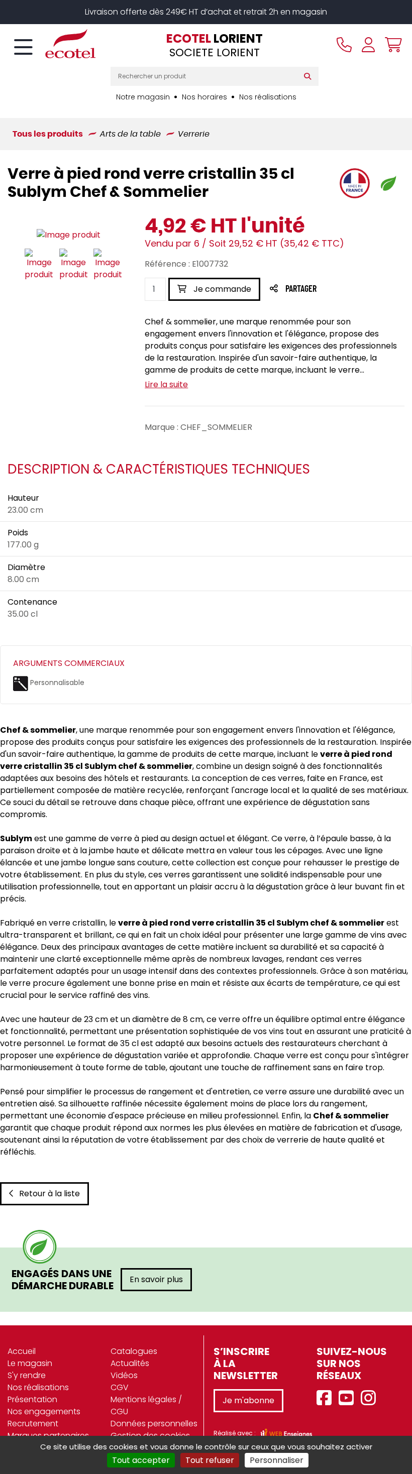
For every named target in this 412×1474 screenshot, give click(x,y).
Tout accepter (141, 1460)
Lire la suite (166, 384)
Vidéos (124, 1375)
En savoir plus (156, 1279)
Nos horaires (204, 97)
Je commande (221, 289)
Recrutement (33, 1423)
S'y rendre (27, 1375)
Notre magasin (143, 97)
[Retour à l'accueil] (52, 43)
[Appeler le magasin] (344, 44)
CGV (120, 1387)
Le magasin (30, 1363)
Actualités (130, 1363)
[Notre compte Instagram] (371, 1398)
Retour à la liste (49, 1193)
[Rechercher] (310, 76)
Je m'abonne (248, 1400)
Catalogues (134, 1351)
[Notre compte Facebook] (327, 1398)
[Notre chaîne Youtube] (349, 1398)
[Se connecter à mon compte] (368, 44)
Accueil (22, 1351)
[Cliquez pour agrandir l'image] (68, 235)
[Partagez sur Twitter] (339, 289)
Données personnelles (154, 1423)
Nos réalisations (267, 97)
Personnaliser (276, 1460)
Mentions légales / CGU (146, 1405)
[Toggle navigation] (23, 47)
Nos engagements (44, 1411)
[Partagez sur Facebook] (321, 289)
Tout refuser (209, 1460)
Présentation (32, 1399)
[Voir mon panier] (391, 44)
